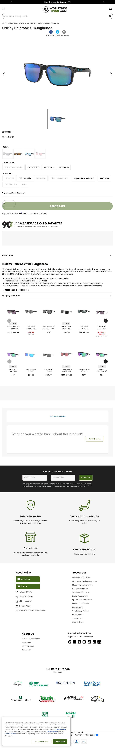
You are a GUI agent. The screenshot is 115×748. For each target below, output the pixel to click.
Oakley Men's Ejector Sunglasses (31, 370)
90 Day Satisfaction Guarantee (84, 581)
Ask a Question (95, 439)
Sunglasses (31, 23)
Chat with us (25, 579)
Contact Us (26, 650)
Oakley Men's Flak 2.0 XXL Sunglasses (13, 370)
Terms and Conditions (69, 486)
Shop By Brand (77, 622)
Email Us (24, 586)
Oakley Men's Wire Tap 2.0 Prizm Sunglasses (101, 328)
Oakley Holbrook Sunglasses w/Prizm (13, 328)
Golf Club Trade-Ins (80, 589)
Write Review (50, 35)
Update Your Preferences (82, 600)
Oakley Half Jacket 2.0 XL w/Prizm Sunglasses (31, 328)
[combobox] (57, 16)
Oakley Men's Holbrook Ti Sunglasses (66, 328)
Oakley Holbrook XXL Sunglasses (49, 328)
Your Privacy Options (80, 611)
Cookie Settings (41, 741)
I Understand (60, 741)
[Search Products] (111, 16)
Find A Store (26, 642)
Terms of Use (10, 734)
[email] (64, 32)
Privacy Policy (81, 486)
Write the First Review (57, 416)
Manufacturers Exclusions (82, 585)
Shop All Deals (77, 618)
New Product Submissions (82, 603)
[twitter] (57, 32)
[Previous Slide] (11, 2)
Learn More (57, 672)
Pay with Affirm (78, 607)
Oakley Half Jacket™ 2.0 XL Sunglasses (84, 328)
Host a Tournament (80, 596)
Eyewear (22, 23)
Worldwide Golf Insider (81, 592)
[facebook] (51, 32)
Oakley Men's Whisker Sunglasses (48, 370)
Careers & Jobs (28, 646)
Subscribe (85, 477)
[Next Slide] (103, 2)
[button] (7, 154)
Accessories (12, 23)
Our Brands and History (31, 639)
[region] (36, 731)
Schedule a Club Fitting (81, 577)
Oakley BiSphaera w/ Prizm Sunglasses (102, 370)
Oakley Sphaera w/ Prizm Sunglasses (84, 370)
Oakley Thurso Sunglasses (66, 370)
